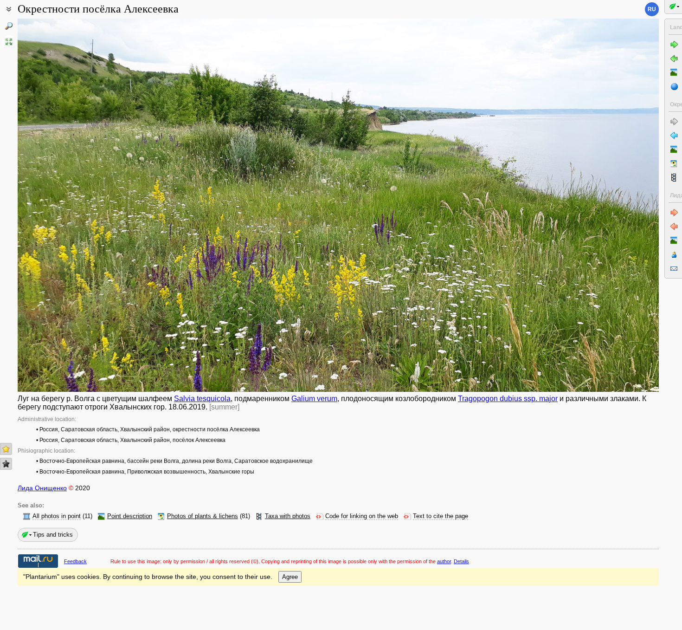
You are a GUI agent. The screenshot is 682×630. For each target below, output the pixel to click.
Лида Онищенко (42, 488)
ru (652, 9)
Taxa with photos (287, 516)
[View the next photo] (592, 205)
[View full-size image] (8, 41)
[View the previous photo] (84, 205)
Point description (129, 516)
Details (461, 561)
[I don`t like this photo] (6, 464)
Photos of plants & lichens (202, 516)
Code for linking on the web (361, 516)
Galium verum (314, 399)
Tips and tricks (53, 534)
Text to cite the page (440, 516)
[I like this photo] (6, 449)
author (444, 561)
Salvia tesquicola (202, 399)
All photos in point (56, 516)
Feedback (75, 561)
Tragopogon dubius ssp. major (508, 399)
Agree (290, 576)
